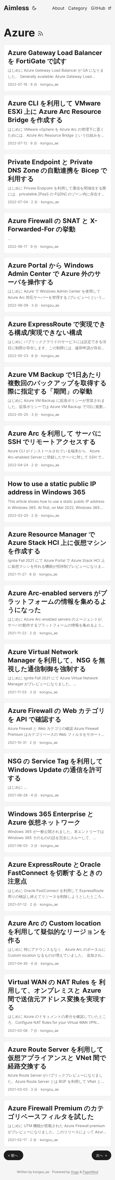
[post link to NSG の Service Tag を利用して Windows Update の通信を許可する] (57, 777)
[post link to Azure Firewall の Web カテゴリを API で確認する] (57, 726)
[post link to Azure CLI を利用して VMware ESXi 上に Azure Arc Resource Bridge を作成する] (57, 122)
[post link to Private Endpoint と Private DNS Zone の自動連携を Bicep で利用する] (57, 181)
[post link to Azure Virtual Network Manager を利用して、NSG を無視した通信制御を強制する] (57, 671)
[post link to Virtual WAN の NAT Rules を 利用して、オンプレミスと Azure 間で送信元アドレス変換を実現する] (57, 1005)
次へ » (101, 1155)
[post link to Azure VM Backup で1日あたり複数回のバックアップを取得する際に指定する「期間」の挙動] (57, 394)
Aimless (16, 8)
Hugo (75, 1172)
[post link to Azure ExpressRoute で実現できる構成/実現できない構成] (57, 339)
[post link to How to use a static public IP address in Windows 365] (57, 499)
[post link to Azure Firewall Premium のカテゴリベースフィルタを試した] (57, 1123)
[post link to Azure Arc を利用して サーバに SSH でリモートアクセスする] (57, 448)
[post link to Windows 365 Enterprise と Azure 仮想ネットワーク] (57, 829)
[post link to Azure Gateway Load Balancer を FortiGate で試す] (57, 68)
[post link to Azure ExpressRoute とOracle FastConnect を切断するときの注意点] (57, 884)
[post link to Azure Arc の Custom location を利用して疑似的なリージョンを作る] (57, 942)
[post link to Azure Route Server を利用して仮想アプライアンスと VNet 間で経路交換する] (57, 1068)
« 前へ (13, 1155)
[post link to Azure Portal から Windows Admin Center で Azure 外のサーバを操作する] (57, 284)
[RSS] (40, 32)
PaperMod (90, 1172)
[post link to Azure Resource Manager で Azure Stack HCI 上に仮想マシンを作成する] (57, 553)
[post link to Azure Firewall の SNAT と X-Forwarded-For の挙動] (57, 233)
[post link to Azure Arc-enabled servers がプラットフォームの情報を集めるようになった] (57, 612)
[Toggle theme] (34, 8)
